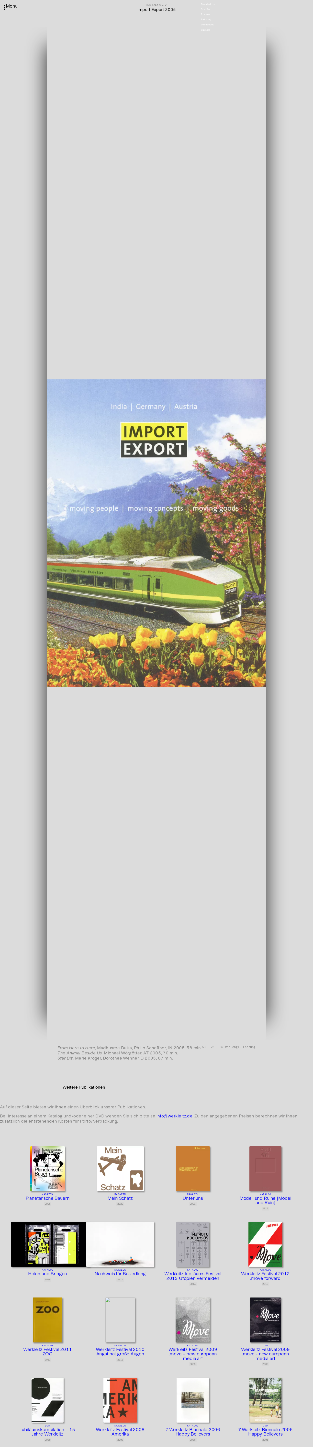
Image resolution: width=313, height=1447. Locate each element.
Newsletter (208, 4)
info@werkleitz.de (174, 1116)
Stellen (206, 9)
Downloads (207, 24)
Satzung (206, 19)
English (206, 29)
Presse (205, 14)
